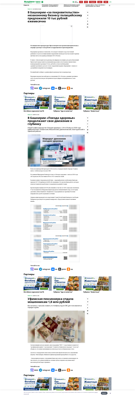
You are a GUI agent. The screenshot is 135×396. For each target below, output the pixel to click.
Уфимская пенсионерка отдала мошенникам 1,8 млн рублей (72, 5)
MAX (106, 2)
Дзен (100, 2)
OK (86, 2)
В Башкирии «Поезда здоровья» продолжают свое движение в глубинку (50, 5)
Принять (104, 393)
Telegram (92, 2)
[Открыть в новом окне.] (34, 88)
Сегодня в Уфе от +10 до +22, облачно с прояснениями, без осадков (95, 5)
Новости (26, 5)
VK (81, 2)
